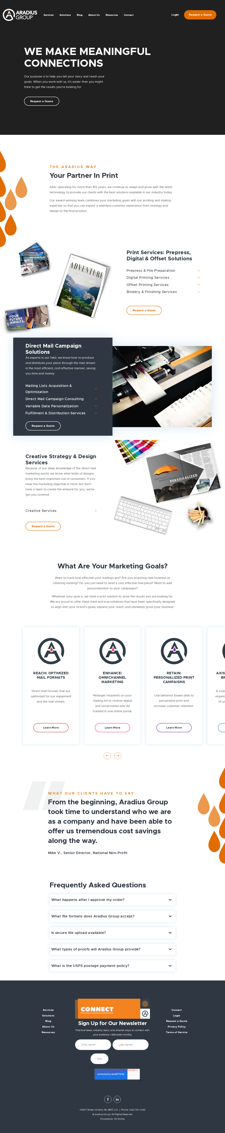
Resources (112, 15)
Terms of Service (177, 1032)
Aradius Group (102, 1114)
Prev (107, 755)
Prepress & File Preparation (151, 270)
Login (175, 15)
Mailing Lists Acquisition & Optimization (48, 389)
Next (117, 755)
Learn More (51, 727)
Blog (79, 15)
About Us (94, 15)
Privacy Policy (177, 1026)
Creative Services (41, 511)
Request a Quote (200, 15)
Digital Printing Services (148, 277)
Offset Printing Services (148, 285)
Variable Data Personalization (52, 406)
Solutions (48, 1015)
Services (49, 15)
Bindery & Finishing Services (152, 292)
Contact (129, 15)
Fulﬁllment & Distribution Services (55, 413)
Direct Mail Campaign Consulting (54, 399)
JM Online (119, 1119)
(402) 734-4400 (137, 1110)
